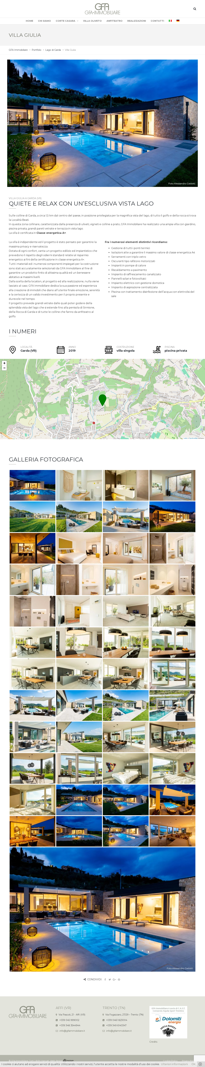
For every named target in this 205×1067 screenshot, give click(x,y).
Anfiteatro (115, 20)
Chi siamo (44, 20)
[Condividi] (105, 979)
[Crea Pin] (119, 979)
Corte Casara (65, 20)
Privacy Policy (189, 1060)
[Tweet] (109, 979)
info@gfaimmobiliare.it (72, 1030)
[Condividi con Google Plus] (114, 979)
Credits (153, 1041)
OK (194, 1064)
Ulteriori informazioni (174, 1064)
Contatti (157, 20)
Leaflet (185, 438)
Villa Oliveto (92, 20)
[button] (102, 396)
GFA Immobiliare (19, 1060)
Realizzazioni (136, 20)
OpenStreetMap (193, 438)
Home (29, 20)
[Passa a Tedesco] (178, 21)
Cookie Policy (170, 1060)
